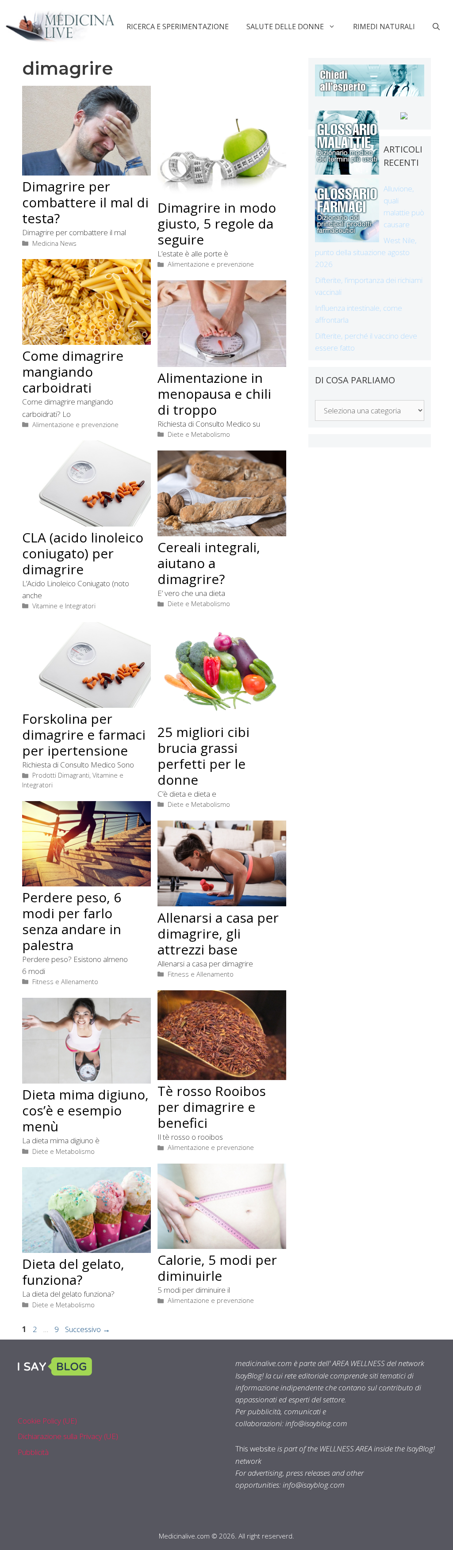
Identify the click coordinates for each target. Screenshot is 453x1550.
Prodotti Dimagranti (60, 775)
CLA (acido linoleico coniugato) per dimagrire (82, 553)
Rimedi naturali (384, 26)
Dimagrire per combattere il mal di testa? (85, 202)
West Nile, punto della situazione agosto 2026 (366, 252)
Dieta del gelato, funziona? (73, 1272)
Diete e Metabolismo (199, 434)
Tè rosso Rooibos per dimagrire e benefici (211, 1107)
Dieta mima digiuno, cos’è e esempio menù (85, 1110)
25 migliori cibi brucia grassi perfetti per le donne (203, 756)
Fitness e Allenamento (65, 981)
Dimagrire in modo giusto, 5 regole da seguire (216, 223)
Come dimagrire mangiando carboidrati (72, 372)
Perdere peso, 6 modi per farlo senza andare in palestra (71, 921)
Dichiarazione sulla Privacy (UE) (68, 1436)
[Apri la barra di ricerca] (436, 26)
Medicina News (54, 243)
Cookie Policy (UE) (47, 1421)
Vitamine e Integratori (64, 606)
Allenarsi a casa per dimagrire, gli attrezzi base (218, 933)
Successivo (87, 1329)
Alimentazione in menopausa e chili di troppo (214, 394)
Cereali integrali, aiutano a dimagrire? (208, 563)
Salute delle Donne (285, 26)
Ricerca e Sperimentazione (178, 26)
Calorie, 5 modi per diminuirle (217, 1268)
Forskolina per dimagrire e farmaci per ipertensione (84, 735)
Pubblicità (33, 1452)
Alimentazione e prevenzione (211, 264)
